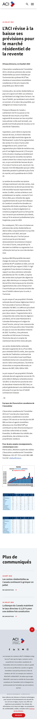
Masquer (18, 715)
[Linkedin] (14, 649)
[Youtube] (23, 649)
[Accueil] (8, 4)
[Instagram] (27, 649)
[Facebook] (9, 649)
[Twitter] (18, 649)
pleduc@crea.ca (15, 458)
